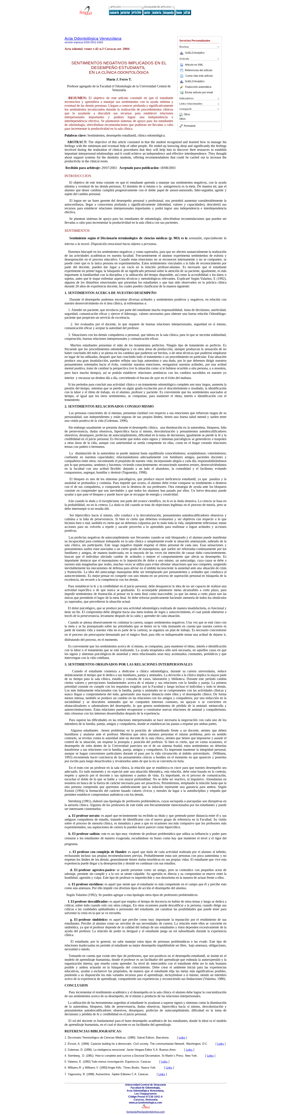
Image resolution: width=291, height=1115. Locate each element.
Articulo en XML (194, 64)
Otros (187, 114)
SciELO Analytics (195, 52)
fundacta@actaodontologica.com (146, 1111)
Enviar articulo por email (199, 92)
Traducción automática (198, 86)
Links (182, 1037)
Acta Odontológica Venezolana (93, 38)
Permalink (190, 125)
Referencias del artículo (198, 70)
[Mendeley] (181, 114)
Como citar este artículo (199, 75)
